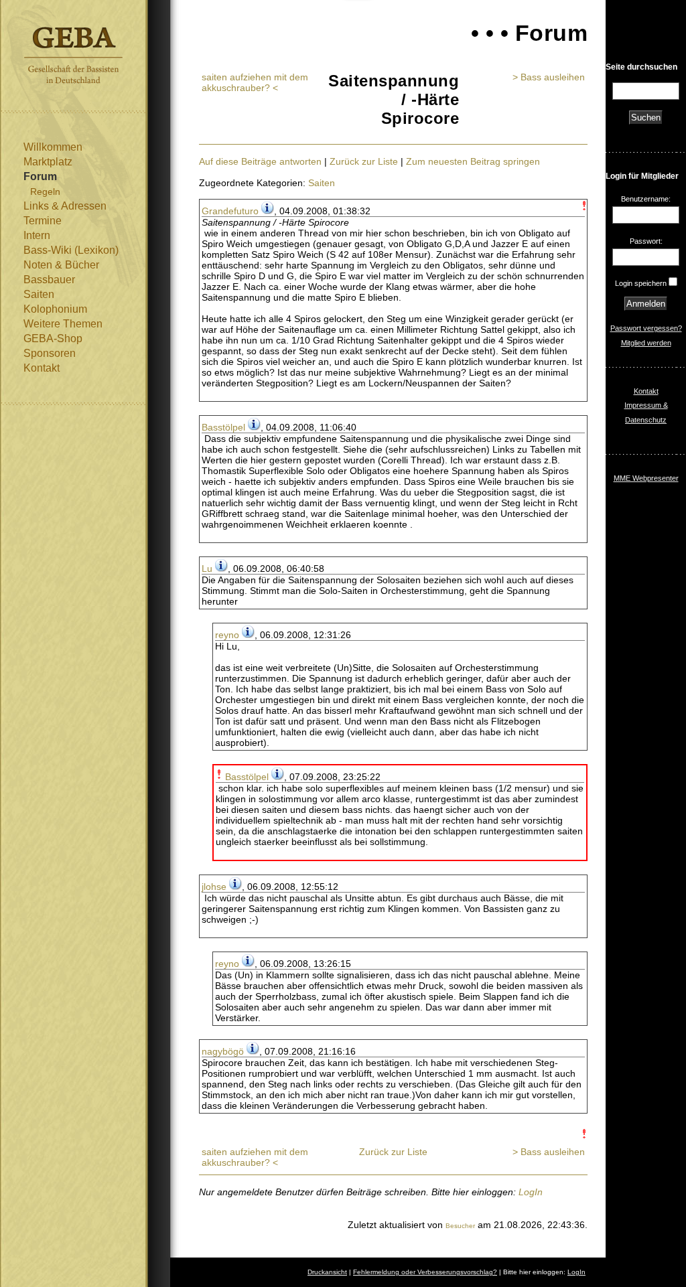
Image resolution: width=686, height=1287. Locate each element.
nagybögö (223, 1051)
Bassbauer (49, 279)
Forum (40, 176)
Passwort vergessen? (646, 328)
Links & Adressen (65, 206)
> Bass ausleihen (548, 77)
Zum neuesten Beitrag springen (473, 161)
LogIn (531, 1192)
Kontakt (41, 368)
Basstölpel (223, 427)
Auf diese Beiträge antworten (260, 161)
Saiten (38, 294)
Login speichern (641, 283)
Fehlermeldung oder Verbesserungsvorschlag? (425, 1272)
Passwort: (646, 241)
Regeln (45, 191)
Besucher (460, 1225)
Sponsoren (49, 353)
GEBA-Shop (52, 338)
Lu (207, 568)
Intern (36, 235)
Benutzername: (646, 199)
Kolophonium (55, 309)
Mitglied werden (646, 343)
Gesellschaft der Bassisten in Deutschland (73, 55)
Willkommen (52, 147)
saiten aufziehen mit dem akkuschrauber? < (255, 82)
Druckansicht (327, 1272)
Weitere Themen (62, 323)
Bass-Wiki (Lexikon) (71, 250)
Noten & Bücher (61, 265)
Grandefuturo (230, 211)
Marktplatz (47, 161)
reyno (227, 634)
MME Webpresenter (646, 478)
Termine (42, 220)
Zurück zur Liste (364, 161)
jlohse (214, 886)
